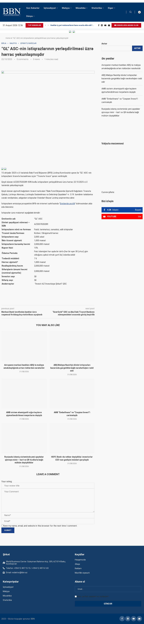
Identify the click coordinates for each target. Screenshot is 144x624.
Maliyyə (66, 8)
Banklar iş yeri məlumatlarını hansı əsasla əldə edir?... (72, 25)
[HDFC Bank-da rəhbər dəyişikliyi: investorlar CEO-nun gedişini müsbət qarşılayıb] (71, 438)
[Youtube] (105, 25)
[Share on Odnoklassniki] (45, 301)
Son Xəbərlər (33, 8)
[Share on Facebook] (26, 301)
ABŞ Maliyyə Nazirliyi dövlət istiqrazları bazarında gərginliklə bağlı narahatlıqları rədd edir (72, 368)
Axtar (104, 43)
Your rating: (6, 481)
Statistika (97, 8)
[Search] (130, 12)
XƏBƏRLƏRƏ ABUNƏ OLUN (127, 25)
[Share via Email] (64, 301)
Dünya (29, 16)
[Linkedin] (102, 25)
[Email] (109, 25)
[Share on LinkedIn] (39, 301)
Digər (110, 8)
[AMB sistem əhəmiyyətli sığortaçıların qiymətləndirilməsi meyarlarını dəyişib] (24, 393)
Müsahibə (81, 8)
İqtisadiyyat (50, 8)
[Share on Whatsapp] (51, 301)
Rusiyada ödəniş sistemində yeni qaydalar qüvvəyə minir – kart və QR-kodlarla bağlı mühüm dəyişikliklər (24, 460)
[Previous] (45, 25)
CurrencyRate (108, 192)
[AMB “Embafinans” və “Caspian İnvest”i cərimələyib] (71, 393)
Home (8, 38)
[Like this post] (20, 301)
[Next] (48, 25)
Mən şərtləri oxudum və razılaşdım (93, 596)
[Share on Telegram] (58, 301)
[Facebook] (98, 25)
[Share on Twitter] (32, 301)
